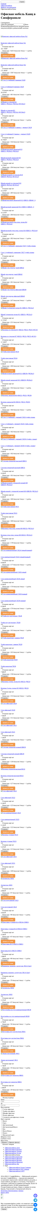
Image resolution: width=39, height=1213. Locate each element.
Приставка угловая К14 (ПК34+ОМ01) (14, 929)
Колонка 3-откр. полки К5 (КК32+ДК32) (15, 688)
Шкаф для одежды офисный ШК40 (13, 296)
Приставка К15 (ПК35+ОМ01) (11, 951)
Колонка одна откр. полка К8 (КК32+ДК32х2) (16, 535)
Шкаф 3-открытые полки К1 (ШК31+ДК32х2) (16, 314)
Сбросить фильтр (14, 1142)
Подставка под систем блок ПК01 (12, 1038)
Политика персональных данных (12, 1191)
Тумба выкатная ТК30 (8, 666)
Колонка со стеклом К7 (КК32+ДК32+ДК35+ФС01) (18, 336)
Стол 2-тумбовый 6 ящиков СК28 (12, 87)
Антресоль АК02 (6, 994)
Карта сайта (5, 1192)
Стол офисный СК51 (8, 863)
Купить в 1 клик (8, 55)
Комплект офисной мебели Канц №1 (13, 43)
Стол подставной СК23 (9, 907)
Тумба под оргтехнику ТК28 (10, 622)
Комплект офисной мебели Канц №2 (13, 65)
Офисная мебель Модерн (13, 1160)
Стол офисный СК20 (8, 710)
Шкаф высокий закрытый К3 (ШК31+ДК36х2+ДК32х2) (11, 158)
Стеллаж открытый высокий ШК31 (13, 467)
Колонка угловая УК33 (8, 841)
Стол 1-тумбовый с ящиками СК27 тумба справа (17, 252)
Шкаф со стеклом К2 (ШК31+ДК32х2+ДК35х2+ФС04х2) (13, 111)
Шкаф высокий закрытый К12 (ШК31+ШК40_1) (17, 207)
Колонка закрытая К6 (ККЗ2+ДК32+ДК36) (15, 402)
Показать (4, 1142)
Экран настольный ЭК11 (9, 1060)
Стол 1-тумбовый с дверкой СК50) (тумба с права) (18, 446)
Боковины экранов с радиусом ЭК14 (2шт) (15, 972)
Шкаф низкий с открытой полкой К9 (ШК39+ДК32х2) (19, 491)
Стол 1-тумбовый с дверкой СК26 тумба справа (17, 424)
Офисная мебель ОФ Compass (19, 1169)
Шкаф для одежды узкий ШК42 (11, 274)
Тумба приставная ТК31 (9, 513)
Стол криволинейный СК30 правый (13, 601)
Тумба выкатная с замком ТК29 (11, 644)
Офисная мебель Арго (12, 1148)
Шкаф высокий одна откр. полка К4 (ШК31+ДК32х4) (19, 230)
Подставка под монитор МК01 (11, 1082)
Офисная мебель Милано (13, 1158)
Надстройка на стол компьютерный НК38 (15, 1016)
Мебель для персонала (8, 7)
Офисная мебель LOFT (16, 1171)
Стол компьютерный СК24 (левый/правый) (15, 557)
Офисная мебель (6, 5)
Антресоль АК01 (6, 885)
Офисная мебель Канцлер (13, 1157)
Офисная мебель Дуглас (13, 1153)
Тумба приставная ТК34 (9, 358)
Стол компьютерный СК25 (10, 819)
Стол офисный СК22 (8, 797)
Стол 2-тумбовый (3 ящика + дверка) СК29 (15, 134)
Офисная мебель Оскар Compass (20, 1167)
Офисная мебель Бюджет (13, 1149)
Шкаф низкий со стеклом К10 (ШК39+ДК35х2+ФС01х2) (11, 184)
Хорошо (4, 1209)
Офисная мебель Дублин (13, 1151)
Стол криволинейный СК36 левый (13, 579)
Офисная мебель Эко (12, 1164)
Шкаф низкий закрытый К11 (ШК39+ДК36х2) (16, 380)
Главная (3, 4)
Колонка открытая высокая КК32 (12, 776)
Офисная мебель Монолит (14, 1162)
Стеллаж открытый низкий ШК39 (12, 754)
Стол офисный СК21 (8, 732)
